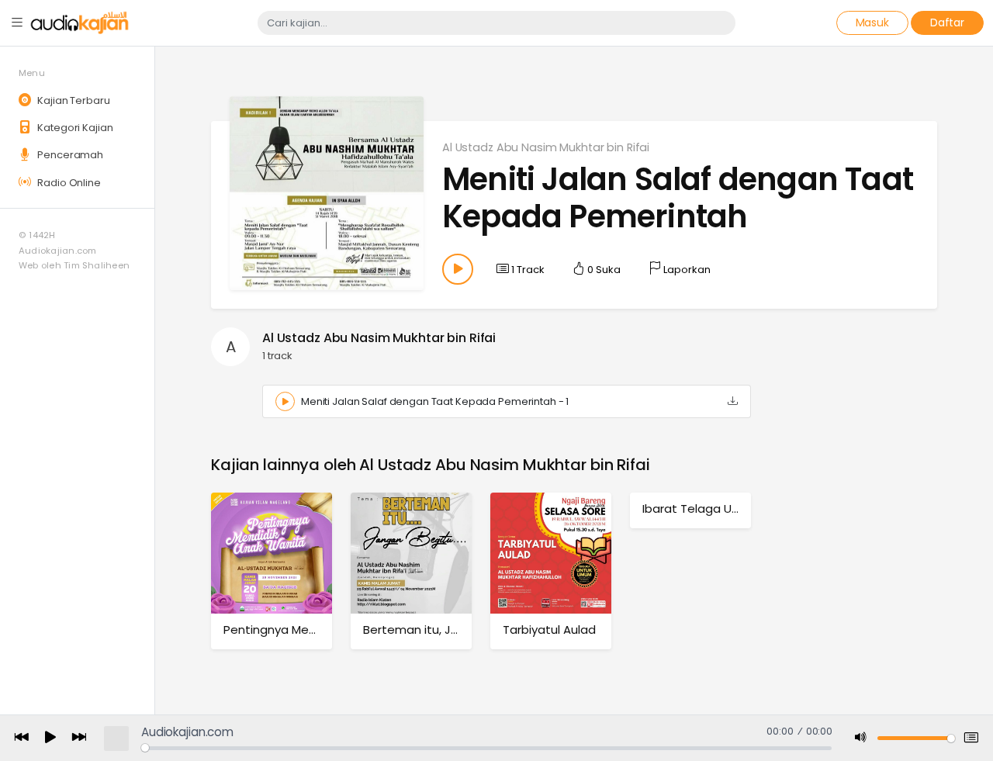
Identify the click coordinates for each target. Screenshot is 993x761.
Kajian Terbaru (72, 100)
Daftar (947, 22)
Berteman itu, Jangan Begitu (445, 629)
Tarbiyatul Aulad (549, 629)
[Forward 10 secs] (79, 738)
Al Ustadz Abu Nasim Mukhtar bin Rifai (545, 147)
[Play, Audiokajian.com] (50, 738)
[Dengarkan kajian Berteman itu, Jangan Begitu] (411, 552)
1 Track (527, 269)
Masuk (872, 22)
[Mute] (861, 738)
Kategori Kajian (73, 127)
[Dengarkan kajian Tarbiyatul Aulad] (550, 552)
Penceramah (69, 154)
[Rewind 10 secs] (21, 738)
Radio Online (67, 182)
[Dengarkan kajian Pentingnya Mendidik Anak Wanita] (271, 552)
